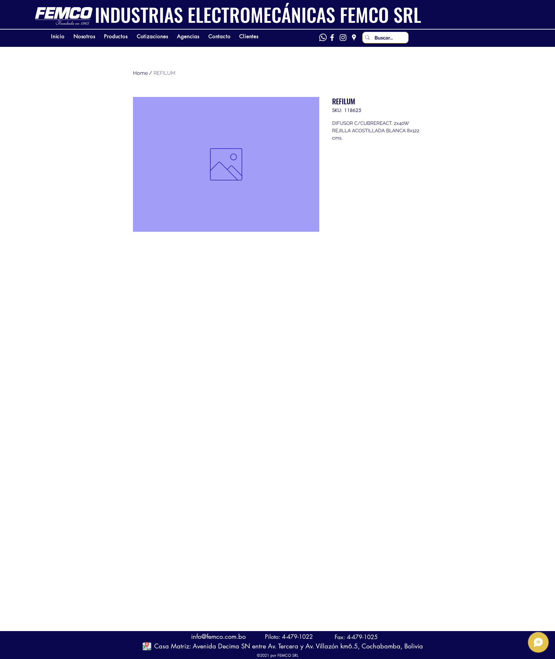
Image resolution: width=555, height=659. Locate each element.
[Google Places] (353, 37)
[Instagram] (343, 37)
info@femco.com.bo (218, 636)
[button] (147, 646)
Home (140, 73)
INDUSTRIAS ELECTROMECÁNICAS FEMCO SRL (258, 14)
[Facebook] (332, 37)
